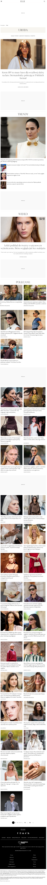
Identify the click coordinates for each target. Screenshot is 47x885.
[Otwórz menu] (1, 1)
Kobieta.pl (34, 857)
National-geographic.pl (11, 866)
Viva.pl (34, 862)
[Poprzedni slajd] (1, 293)
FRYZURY (17, 36)
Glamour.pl (12, 857)
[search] (44, 1)
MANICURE (21, 36)
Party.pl (11, 855)
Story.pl (34, 866)
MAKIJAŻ (12, 36)
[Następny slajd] (45, 293)
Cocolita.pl (11, 859)
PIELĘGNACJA (27, 36)
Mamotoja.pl (11, 862)
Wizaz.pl (34, 864)
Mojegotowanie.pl (12, 864)
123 (25, 822)
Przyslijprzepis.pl (34, 859)
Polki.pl (34, 855)
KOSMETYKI (32, 36)
